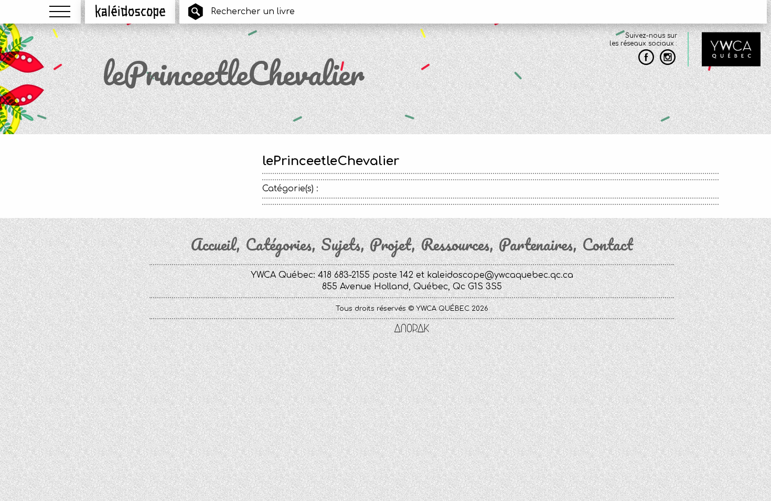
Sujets (341, 245)
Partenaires (536, 245)
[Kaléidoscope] (130, 11)
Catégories (278, 245)
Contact (607, 245)
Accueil (213, 245)
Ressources (455, 245)
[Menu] (59, 11)
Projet (391, 245)
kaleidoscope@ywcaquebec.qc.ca (500, 275)
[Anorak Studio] (411, 329)
